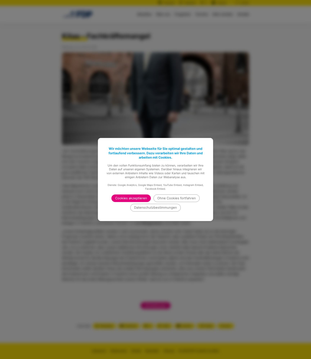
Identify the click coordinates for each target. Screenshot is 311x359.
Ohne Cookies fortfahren (176, 198)
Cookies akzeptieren (131, 198)
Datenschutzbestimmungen (155, 207)
